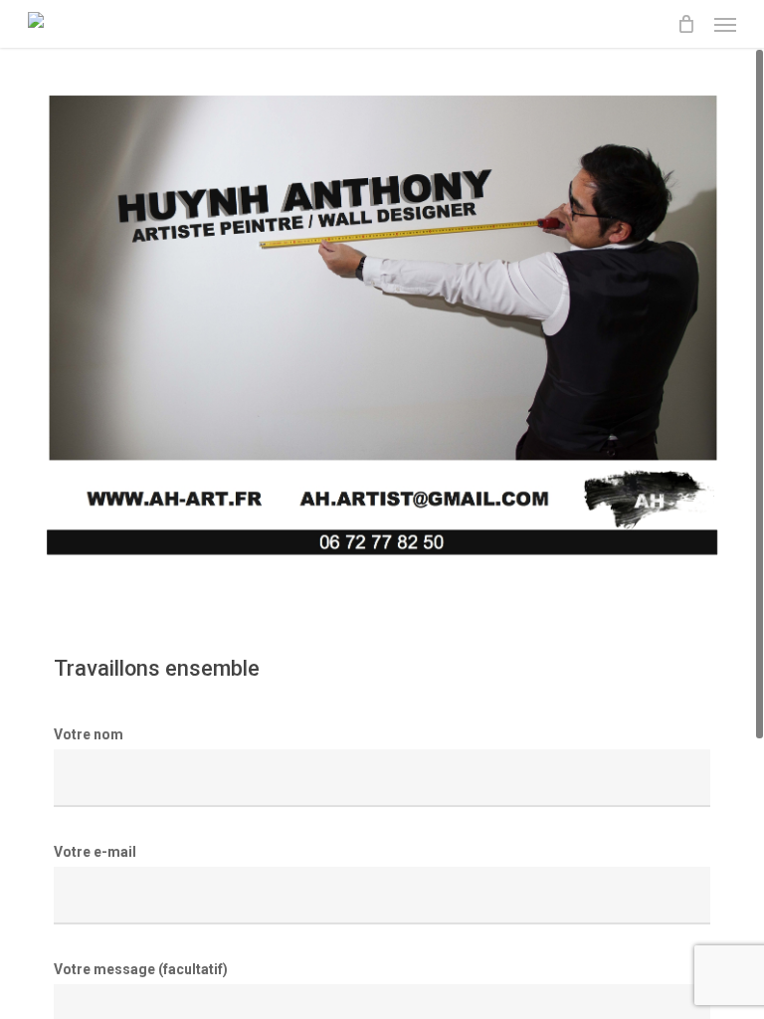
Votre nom (88, 734)
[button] (725, 24)
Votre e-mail (95, 852)
